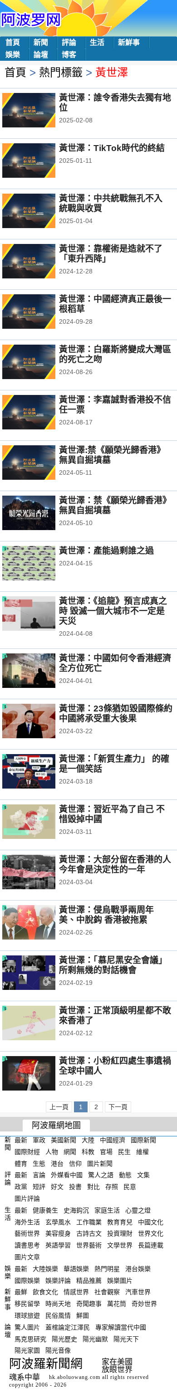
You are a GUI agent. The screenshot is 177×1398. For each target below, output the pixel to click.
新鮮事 (129, 42)
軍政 (39, 1140)
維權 (142, 1151)
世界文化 (150, 1233)
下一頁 (118, 1107)
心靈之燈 (138, 1210)
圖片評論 (27, 1198)
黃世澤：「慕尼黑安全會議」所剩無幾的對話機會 (113, 965)
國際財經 (27, 1151)
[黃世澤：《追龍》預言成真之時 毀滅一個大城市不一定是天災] (41, 614)
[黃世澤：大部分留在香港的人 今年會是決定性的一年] (41, 873)
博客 (69, 54)
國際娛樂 (27, 1280)
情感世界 (76, 1292)
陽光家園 (27, 1350)
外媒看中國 (67, 1175)
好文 (57, 1186)
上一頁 (59, 1107)
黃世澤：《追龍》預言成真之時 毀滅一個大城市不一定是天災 (113, 611)
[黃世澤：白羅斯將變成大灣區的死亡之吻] (41, 363)
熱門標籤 (61, 72)
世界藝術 (89, 1245)
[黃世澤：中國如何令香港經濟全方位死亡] (41, 671)
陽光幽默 (95, 1338)
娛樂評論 (58, 1280)
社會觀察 (107, 1292)
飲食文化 (45, 1292)
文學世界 (120, 1245)
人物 (51, 1151)
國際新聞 (143, 1140)
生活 (97, 42)
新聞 (41, 42)
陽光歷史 (64, 1338)
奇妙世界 (144, 1303)
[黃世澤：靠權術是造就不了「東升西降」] (41, 262)
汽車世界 (138, 1292)
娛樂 (12, 54)
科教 (88, 1151)
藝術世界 (27, 1233)
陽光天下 (126, 1338)
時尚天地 (58, 1303)
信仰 (75, 1163)
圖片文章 (27, 1257)
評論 (69, 42)
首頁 (12, 42)
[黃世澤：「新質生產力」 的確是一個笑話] (41, 772)
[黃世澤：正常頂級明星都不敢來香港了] (41, 1024)
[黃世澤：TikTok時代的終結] (41, 161)
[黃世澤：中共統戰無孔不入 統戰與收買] (41, 212)
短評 (39, 1186)
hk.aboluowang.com (74, 1377)
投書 (75, 1186)
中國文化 (150, 1221)
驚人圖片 (27, 1327)
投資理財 (120, 1233)
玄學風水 (58, 1221)
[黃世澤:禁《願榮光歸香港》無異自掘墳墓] (41, 463)
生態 (39, 1163)
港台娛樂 (138, 1268)
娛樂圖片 (120, 1280)
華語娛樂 (76, 1268)
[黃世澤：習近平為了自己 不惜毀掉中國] (41, 822)
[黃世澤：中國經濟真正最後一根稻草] (41, 312)
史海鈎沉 (76, 1210)
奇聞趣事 (89, 1303)
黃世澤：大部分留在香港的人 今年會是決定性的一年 (115, 864)
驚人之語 (100, 1175)
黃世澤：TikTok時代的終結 (112, 148)
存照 (111, 1186)
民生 (124, 1151)
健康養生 (45, 1210)
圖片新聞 (100, 1163)
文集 (143, 1175)
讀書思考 (27, 1245)
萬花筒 (116, 1303)
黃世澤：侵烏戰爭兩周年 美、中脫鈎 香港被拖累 (106, 915)
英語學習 (58, 1245)
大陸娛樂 (45, 1268)
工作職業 (89, 1221)
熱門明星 (107, 1268)
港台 (57, 1163)
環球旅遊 (27, 1315)
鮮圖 (82, 1315)
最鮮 (21, 1292)
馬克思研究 (30, 1338)
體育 (21, 1163)
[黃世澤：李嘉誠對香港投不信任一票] (41, 413)
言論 (39, 1175)
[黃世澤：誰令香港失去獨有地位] (41, 111)
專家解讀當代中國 (120, 1327)
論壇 (41, 54)
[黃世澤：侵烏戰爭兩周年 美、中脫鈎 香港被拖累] (41, 923)
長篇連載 (150, 1245)
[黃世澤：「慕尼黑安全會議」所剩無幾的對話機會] (41, 973)
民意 (129, 1186)
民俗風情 (58, 1315)
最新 (21, 1140)
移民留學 (27, 1303)
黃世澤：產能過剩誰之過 (106, 550)
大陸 (88, 1140)
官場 (106, 1151)
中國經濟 (112, 1140)
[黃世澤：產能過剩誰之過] (41, 564)
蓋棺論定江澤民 (67, 1327)
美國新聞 (63, 1140)
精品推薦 (89, 1280)
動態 (125, 1175)
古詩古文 (89, 1233)
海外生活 (27, 1221)
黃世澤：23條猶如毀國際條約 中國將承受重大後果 (115, 713)
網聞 (70, 1151)
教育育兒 (120, 1221)
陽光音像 (58, 1350)
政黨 (21, 1186)
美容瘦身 (58, 1233)
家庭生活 (107, 1210)
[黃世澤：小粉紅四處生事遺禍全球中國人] (41, 1074)
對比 (93, 1186)
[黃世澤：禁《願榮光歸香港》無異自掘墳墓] (41, 514)
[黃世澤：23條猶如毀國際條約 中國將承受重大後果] (41, 722)
